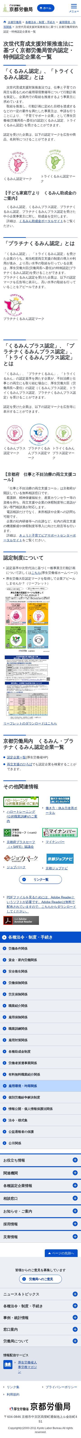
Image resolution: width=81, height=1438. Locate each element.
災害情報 (10, 1237)
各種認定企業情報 (17, 1186)
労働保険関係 (18, 983)
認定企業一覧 (16, 757)
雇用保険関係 (18, 1017)
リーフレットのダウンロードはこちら (30, 723)
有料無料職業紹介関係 (24, 1074)
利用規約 (13, 1394)
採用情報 (10, 1224)
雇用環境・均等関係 (23, 1086)
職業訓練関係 (18, 1028)
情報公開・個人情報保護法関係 (31, 1109)
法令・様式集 (18, 1120)
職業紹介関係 (18, 1005)
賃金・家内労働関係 (23, 960)
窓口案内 (10, 1329)
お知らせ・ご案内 (17, 1211)
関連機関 (10, 1173)
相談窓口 (10, 1198)
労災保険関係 (18, 994)
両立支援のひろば (19, 764)
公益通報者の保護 (21, 1131)
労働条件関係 (18, 948)
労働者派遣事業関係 (23, 1063)
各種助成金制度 (20, 1051)
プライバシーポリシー (61, 1387)
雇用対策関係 (18, 1040)
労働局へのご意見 (41, 1279)
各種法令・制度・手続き (23, 1306)
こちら (36, 572)
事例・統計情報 (16, 1318)
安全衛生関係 (18, 971)
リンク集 (13, 1387)
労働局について (16, 1341)
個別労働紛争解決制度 (24, 1097)
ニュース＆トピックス (21, 1294)
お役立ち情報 (14, 1160)
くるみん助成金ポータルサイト (41, 221)
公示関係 (15, 1143)
